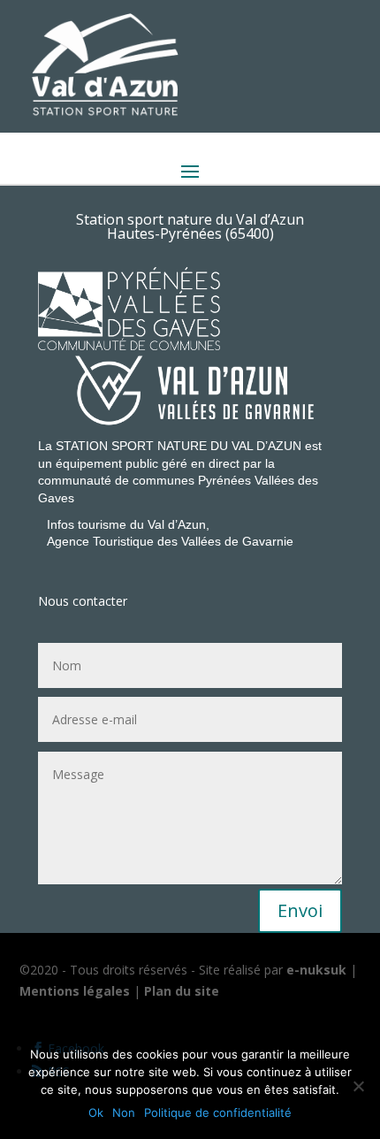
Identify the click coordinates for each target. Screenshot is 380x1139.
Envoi (300, 910)
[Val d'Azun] (194, 389)
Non (123, 1112)
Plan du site (181, 990)
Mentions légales (74, 990)
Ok (95, 1112)
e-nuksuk (316, 969)
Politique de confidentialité (218, 1112)
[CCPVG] (276, 275)
